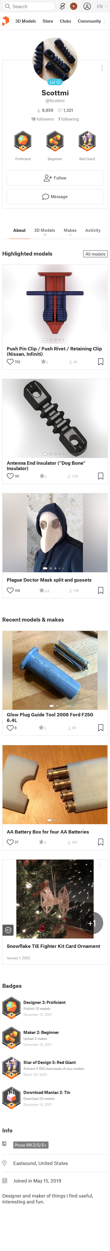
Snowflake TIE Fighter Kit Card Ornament (53, 946)
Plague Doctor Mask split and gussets (49, 579)
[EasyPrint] (62, 6)
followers (42, 118)
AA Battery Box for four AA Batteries (48, 831)
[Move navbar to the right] (104, 20)
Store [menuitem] (48, 20)
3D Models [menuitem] (25, 20)
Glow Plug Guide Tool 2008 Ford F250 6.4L (50, 717)
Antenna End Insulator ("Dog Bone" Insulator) (46, 465)
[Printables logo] (5, 21)
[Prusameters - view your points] (73, 6)
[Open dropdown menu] (102, 65)
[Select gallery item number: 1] (45, 340)
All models (95, 253)
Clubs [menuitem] (65, 20)
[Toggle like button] (10, 361)
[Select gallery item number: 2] (51, 340)
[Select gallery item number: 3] (55, 340)
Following (68, 118)
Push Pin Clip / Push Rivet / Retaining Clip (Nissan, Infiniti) (54, 351)
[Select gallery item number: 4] (60, 340)
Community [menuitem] (89, 20)
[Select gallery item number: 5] (64, 340)
